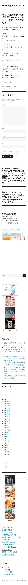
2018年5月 (7, 417)
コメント (4, 104)
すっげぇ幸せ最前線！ (9, 547)
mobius (6, 86)
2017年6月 (7, 441)
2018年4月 (7, 419)
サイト (3, 144)
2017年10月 (7, 432)
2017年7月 (7, 439)
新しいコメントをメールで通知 (11, 151)
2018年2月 (7, 423)
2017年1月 (6, 452)
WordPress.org (8, 574)
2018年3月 (7, 421)
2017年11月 (7, 430)
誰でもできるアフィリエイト (13, 6)
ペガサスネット (7, 540)
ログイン (6, 567)
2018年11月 (7, 404)
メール (4, 136)
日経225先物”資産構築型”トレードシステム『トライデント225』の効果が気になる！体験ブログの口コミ (15, 358)
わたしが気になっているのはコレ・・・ (13, 60)
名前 (3, 128)
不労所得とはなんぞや (9, 535)
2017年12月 (7, 428)
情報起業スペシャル (8, 542)
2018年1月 (7, 425)
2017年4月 (7, 445)
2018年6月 (7, 414)
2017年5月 (7, 443)
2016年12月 (7, 454)
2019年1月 (6, 399)
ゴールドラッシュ (7, 532)
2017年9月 (7, 434)
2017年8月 (7, 436)
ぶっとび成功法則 (7, 545)
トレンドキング (7, 527)
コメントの (8, 572)
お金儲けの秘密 (7, 530)
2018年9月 (7, 408)
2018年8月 (7, 410)
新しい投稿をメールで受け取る (11, 154)
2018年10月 (7, 406)
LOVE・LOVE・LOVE (9, 552)
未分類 (5, 467)
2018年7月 (7, 412)
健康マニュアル (7, 549)
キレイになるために (8, 554)
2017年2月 (7, 449)
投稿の (7, 569)
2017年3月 (7, 447)
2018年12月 (7, 401)
